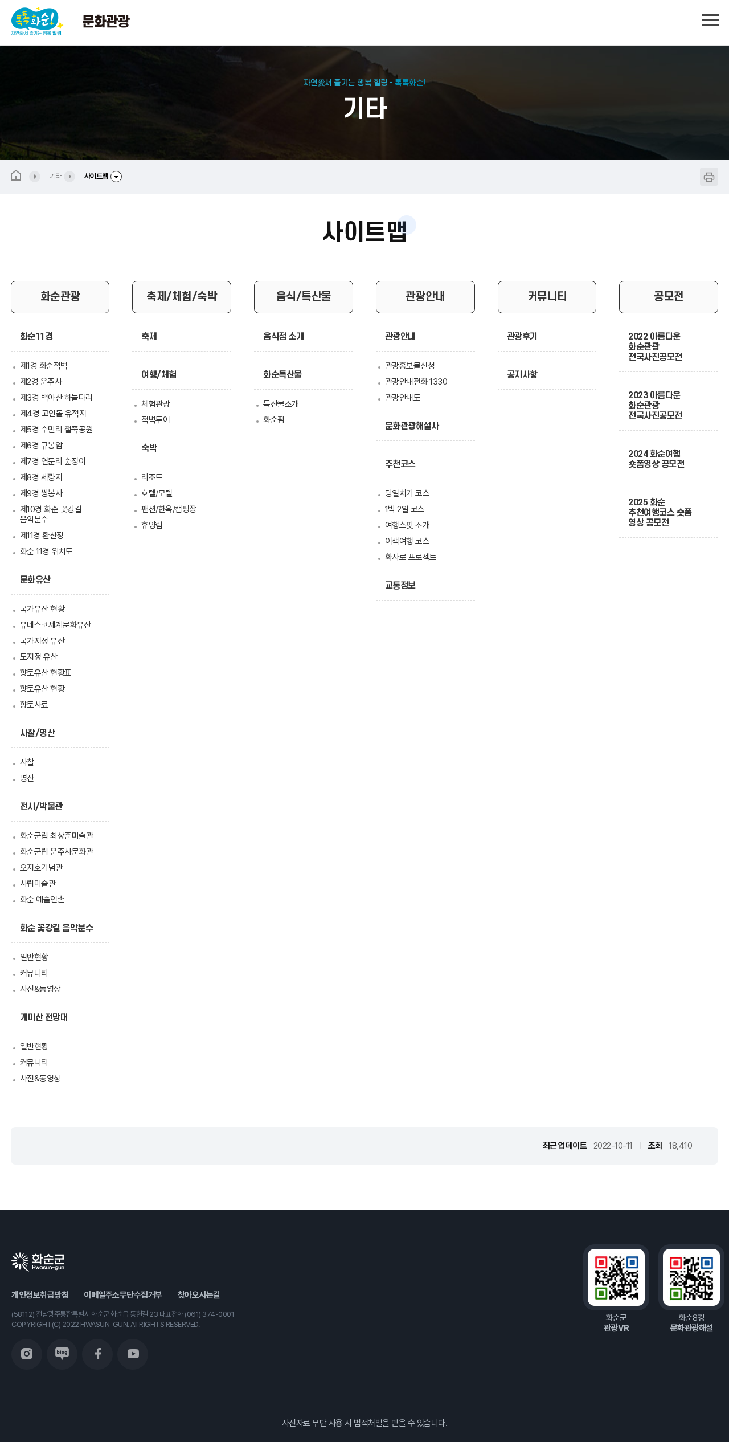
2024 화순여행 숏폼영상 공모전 (656, 459)
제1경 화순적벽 (44, 366)
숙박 (149, 448)
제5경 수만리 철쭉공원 (56, 429)
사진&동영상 (40, 989)
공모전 (669, 297)
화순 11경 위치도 (46, 551)
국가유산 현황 (42, 609)
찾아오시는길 (199, 1295)
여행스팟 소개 (407, 525)
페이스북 (97, 1354)
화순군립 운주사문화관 (56, 852)
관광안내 (425, 297)
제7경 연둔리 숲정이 (53, 461)
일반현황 (34, 957)
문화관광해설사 (412, 426)
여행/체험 (159, 375)
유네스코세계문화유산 (55, 625)
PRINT (709, 177)
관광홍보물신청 (410, 366)
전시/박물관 (41, 807)
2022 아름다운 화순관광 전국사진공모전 (655, 347)
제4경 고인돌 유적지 (53, 414)
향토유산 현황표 (46, 673)
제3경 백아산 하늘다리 (56, 398)
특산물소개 (281, 404)
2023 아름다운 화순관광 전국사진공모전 (655, 405)
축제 (149, 337)
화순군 (37, 1262)
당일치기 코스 (407, 493)
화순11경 (36, 337)
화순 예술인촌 (42, 899)
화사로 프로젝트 (411, 557)
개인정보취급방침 (39, 1295)
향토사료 (34, 705)
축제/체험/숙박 (181, 297)
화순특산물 (282, 375)
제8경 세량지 (41, 477)
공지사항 (522, 375)
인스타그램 (26, 1354)
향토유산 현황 (42, 689)
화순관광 (60, 297)
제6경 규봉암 (41, 445)
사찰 (27, 762)
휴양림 (152, 525)
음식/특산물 (303, 297)
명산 (27, 778)
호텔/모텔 (157, 493)
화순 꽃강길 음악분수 (56, 928)
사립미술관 (38, 884)
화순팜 (274, 420)
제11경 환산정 (42, 535)
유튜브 (132, 1354)
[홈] (25, 177)
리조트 (152, 477)
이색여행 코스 (407, 541)
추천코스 (400, 464)
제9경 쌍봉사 (41, 493)
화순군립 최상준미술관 (56, 836)
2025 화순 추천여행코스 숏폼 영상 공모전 (660, 512)
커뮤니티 (34, 973)
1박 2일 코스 (405, 509)
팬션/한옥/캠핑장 (168, 509)
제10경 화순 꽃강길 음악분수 (51, 514)
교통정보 (400, 586)
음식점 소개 (283, 337)
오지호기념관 (41, 868)
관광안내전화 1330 (416, 382)
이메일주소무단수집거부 (123, 1295)
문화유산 (35, 580)
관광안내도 (403, 398)
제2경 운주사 (41, 382)
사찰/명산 (37, 733)
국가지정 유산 (42, 641)
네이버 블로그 (62, 1354)
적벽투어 (155, 420)
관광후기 (522, 337)
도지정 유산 (39, 657)
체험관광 (155, 404)
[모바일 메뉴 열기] (710, 18)
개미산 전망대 (44, 1017)
